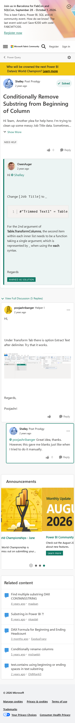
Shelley (19, 81)
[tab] (36, 565)
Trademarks (10, 709)
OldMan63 (34, 674)
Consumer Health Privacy (55, 714)
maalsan (33, 604)
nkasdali (33, 619)
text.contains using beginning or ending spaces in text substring (38, 667)
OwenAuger (24, 164)
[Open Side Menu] (5, 46)
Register (54, 46)
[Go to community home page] (25, 46)
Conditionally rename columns (32, 649)
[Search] (43, 46)
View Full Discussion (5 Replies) (24, 298)
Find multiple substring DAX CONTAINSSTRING (30, 596)
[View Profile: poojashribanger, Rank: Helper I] (8, 310)
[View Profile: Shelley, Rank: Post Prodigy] (8, 84)
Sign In (66, 46)
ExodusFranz (38, 639)
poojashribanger (24, 308)
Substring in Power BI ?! (27, 614)
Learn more (50, 71)
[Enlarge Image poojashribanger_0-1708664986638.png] (37, 366)
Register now (13, 33)
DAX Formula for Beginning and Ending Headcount (38, 631)
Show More (14, 132)
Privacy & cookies (37, 701)
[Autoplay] (31, 565)
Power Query (14, 57)
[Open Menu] (69, 57)
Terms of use (59, 701)
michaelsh (34, 654)
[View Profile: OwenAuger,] (11, 166)
